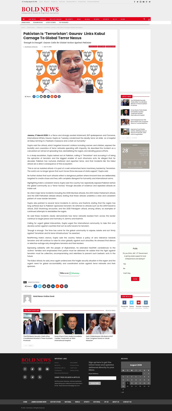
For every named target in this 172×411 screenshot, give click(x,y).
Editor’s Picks (55, 402)
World (87, 19)
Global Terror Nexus (33, 282)
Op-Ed (106, 402)
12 (131, 380)
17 (123, 383)
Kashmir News (38, 22)
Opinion (43, 19)
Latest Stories (51, 22)
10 (123, 380)
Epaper (96, 19)
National (68, 402)
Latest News (101, 46)
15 (144, 380)
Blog (115, 19)
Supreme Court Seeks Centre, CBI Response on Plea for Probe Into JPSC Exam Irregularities (139, 131)
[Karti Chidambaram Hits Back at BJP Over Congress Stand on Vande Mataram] (100, 323)
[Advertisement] (114, 9)
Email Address (93, 373)
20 (136, 383)
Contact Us (54, 1)
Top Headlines (63, 22)
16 (148, 380)
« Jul (122, 392)
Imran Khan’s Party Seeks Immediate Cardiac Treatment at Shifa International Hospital (139, 112)
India (79, 19)
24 (123, 386)
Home (41, 1)
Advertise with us (71, 1)
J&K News (32, 19)
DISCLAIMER (73, 363)
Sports (106, 19)
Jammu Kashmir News (38, 402)
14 (140, 380)
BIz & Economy (56, 19)
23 (148, 383)
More (123, 19)
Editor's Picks (93, 46)
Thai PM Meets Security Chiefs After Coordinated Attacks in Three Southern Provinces (139, 102)
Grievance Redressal (93, 1)
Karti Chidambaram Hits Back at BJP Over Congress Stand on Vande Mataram (139, 121)
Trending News (111, 46)
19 (131, 383)
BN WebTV (69, 19)
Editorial (96, 402)
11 (127, 380)
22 (144, 383)
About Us (47, 1)
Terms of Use (74, 370)
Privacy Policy (82, 1)
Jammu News (25, 22)
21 (140, 383)
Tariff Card (62, 1)
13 (136, 380)
